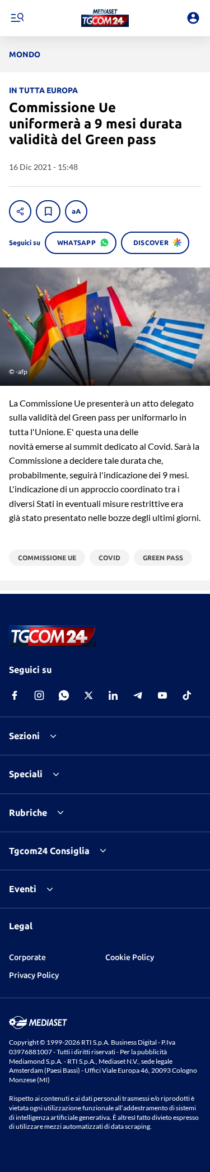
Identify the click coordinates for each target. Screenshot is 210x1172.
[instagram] (39, 695)
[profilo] (193, 18)
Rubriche (28, 813)
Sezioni (24, 736)
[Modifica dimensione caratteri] (76, 211)
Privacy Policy (34, 975)
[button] (105, 18)
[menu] (17, 18)
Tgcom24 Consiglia (49, 851)
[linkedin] (113, 695)
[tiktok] (187, 695)
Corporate (27, 957)
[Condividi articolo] (20, 211)
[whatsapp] (63, 695)
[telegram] (137, 695)
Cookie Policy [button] (129, 957)
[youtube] (162, 695)
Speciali (26, 774)
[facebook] (14, 695)
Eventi (22, 889)
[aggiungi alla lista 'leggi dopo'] (48, 211)
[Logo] (105, 18)
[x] (88, 695)
